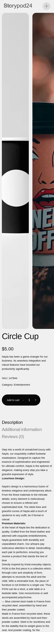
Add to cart (13, 400)
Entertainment (22, 384)
